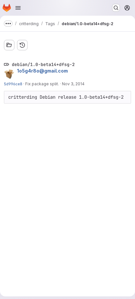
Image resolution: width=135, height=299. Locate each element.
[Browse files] (9, 45)
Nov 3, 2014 (73, 83)
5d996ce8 (13, 83)
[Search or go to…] (116, 8)
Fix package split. (42, 83)
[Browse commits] (22, 45)
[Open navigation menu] (18, 8)
